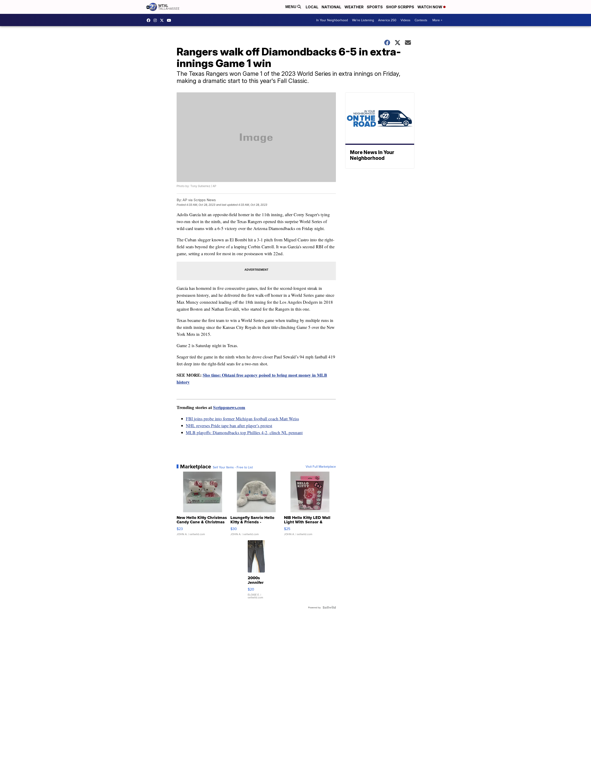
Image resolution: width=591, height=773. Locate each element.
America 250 (387, 20)
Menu (291, 7)
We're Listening (363, 20)
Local (312, 7)
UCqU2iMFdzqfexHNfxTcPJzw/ (170, 20)
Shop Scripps (400, 7)
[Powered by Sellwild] (329, 607)
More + (437, 20)
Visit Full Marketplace (321, 466)
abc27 (163, 20)
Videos (405, 20)
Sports (375, 7)
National (331, 7)
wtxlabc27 (156, 20)
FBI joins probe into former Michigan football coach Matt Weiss (242, 418)
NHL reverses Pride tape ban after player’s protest (229, 425)
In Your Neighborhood (332, 20)
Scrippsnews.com (229, 407)
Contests (421, 20)
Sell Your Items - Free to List (233, 467)
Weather (354, 7)
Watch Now (430, 7)
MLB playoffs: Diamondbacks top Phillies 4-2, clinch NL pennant (244, 432)
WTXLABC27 (150, 20)
